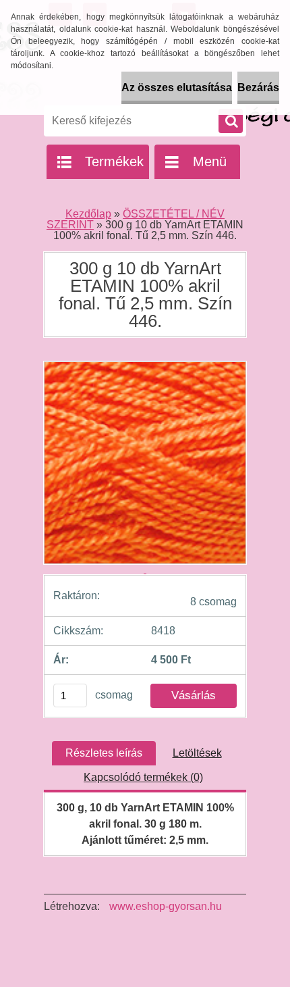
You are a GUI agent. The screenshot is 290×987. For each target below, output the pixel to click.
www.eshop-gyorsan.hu (165, 906)
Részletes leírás (103, 753)
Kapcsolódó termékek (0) (143, 777)
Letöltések (197, 753)
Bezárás (258, 87)
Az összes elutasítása (176, 87)
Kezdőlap (88, 214)
